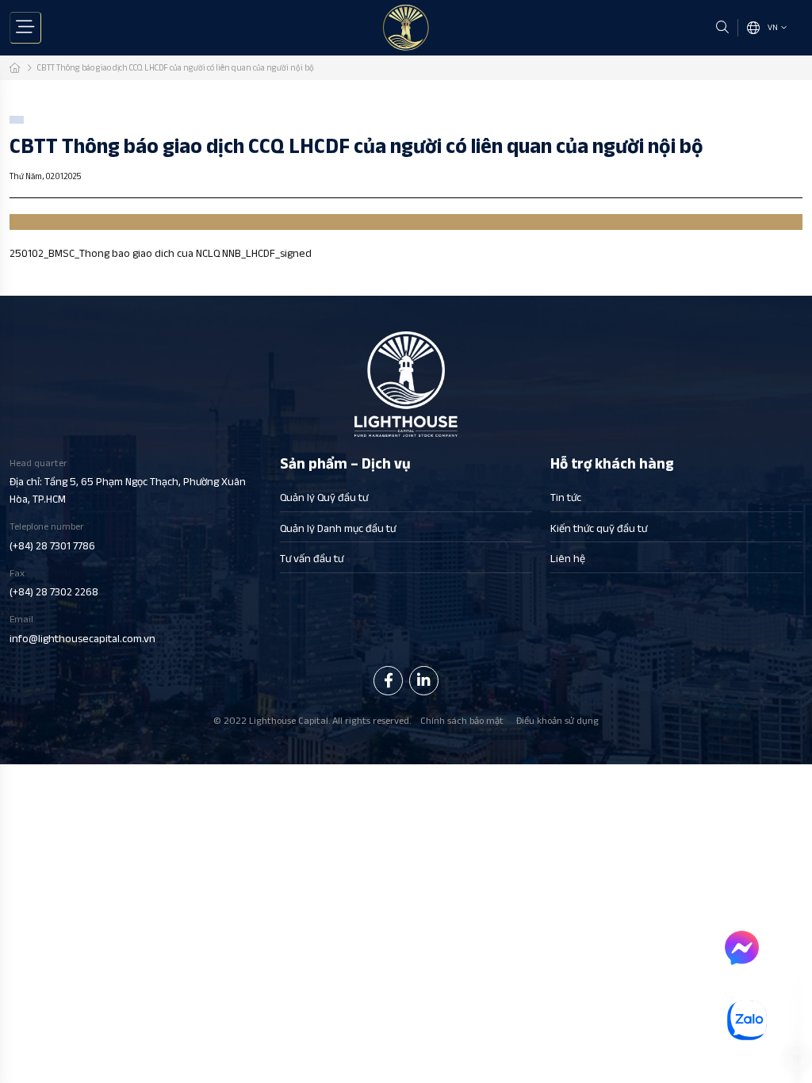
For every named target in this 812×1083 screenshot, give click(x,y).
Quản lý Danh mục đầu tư (338, 528)
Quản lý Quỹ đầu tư (324, 497)
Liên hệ (567, 558)
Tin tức (565, 497)
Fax (54, 583)
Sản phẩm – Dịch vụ (345, 464)
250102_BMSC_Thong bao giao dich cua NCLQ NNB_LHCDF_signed (161, 253)
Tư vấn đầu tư (311, 558)
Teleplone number (52, 536)
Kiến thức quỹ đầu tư (598, 528)
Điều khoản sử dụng (557, 720)
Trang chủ (15, 67)
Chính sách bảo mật (462, 720)
